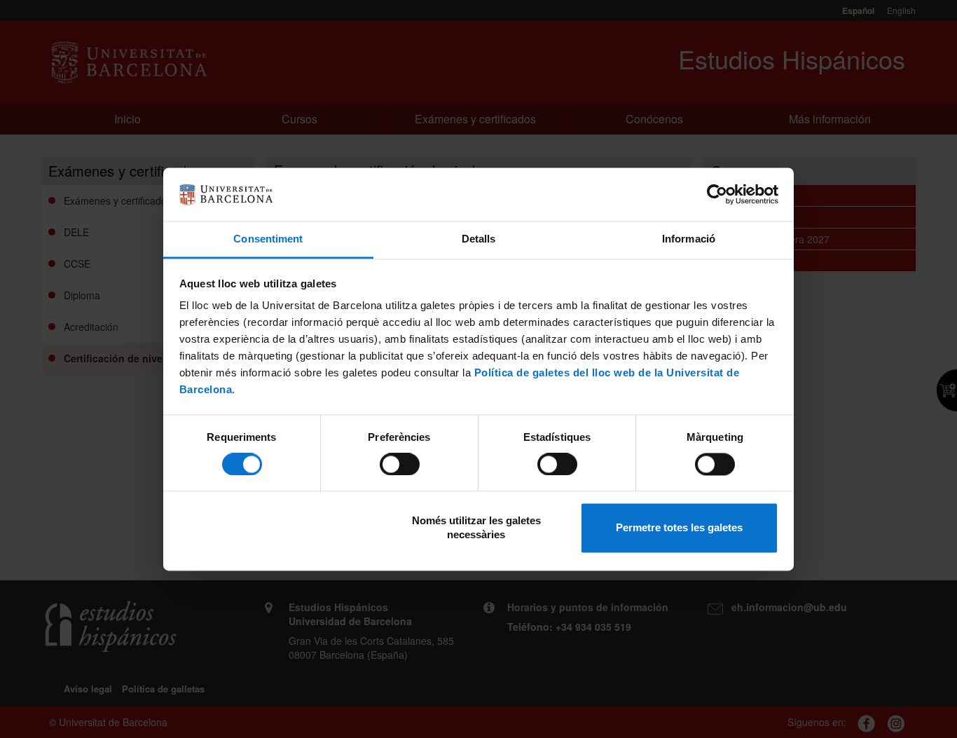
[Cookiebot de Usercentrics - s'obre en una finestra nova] (717, 194)
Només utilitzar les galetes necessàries (476, 528)
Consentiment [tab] (268, 239)
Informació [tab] (688, 239)
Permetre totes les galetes (679, 528)
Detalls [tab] (479, 239)
